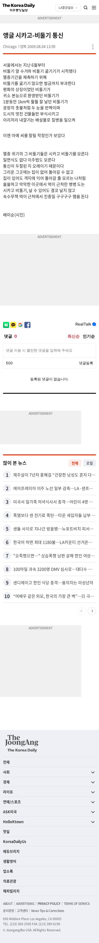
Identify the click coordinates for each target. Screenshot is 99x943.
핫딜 (6, 831)
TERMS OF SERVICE (77, 903)
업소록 (8, 871)
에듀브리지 (11, 851)
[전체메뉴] (94, 8)
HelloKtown (13, 821)
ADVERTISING (25, 903)
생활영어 (9, 861)
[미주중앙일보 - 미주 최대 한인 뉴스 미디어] (19, 8)
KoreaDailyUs (14, 841)
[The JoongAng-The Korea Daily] (22, 743)
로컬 (89, 463)
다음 (92, 611)
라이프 (8, 791)
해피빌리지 (11, 890)
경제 (6, 781)
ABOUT (8, 903)
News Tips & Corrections (47, 910)
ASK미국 (10, 811)
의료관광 (9, 881)
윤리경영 (8, 910)
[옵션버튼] (93, 47)
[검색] (86, 8)
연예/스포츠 (12, 801)
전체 (75, 463)
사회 (6, 771)
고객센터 (22, 910)
